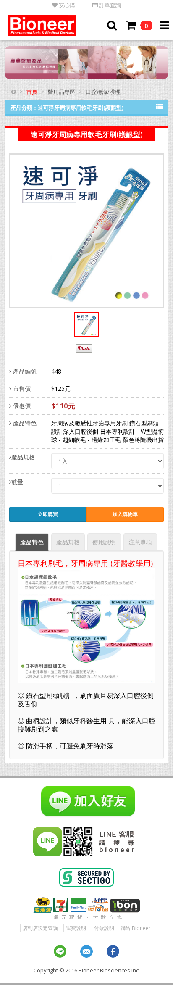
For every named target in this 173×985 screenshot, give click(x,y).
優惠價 (21, 406)
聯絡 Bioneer (136, 928)
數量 (17, 482)
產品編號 (24, 371)
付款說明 (104, 928)
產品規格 (23, 457)
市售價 (21, 388)
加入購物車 (125, 514)
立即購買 (48, 514)
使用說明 (104, 542)
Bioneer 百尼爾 (42, 25)
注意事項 (140, 542)
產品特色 (24, 423)
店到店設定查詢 (40, 928)
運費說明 (76, 928)
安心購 (66, 5)
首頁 (31, 91)
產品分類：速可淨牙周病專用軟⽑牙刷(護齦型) (66, 107)
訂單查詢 (109, 5)
